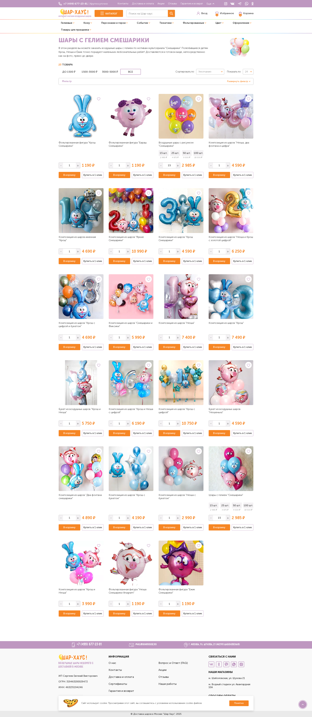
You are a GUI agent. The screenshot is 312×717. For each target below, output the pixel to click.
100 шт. (198, 153)
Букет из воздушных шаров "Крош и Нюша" (80, 410)
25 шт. (175, 153)
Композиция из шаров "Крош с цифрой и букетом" (77, 324)
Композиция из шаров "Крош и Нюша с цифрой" (131, 410)
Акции (160, 3)
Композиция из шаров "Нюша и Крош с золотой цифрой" (231, 238)
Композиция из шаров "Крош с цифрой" (177, 410)
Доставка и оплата (143, 3)
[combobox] (210, 72)
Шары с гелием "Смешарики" (226, 495)
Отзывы (172, 3)
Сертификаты (118, 683)
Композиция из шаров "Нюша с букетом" (177, 496)
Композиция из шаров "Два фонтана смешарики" (80, 496)
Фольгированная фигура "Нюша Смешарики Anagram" (127, 591)
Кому (87, 22)
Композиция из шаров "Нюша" (177, 322)
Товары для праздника (75, 29)
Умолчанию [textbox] (204, 71)
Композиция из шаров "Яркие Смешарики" (126, 238)
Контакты (122, 3)
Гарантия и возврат (192, 3)
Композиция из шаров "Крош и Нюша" (77, 591)
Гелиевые (66, 22)
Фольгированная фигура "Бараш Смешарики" (128, 144)
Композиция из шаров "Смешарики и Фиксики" (130, 324)
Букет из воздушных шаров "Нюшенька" (224, 410)
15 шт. (163, 153)
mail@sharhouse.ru (146, 644)
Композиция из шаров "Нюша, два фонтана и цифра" (229, 144)
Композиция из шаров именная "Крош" (77, 238)
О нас (112, 663)
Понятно (239, 703)
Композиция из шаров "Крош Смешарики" (176, 238)
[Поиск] (171, 13)
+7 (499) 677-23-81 (89, 644)
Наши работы (167, 683)
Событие (142, 22)
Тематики (165, 22)
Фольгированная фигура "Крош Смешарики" (77, 144)
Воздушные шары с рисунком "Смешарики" (176, 144)
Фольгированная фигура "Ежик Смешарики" (177, 591)
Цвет (218, 22)
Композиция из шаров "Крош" (226, 322)
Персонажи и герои (113, 22)
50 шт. (187, 153)
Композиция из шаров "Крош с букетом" (127, 496)
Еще (209, 3)
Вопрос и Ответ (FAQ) (173, 663)
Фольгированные (193, 22)
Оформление (241, 22)
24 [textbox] (246, 71)
